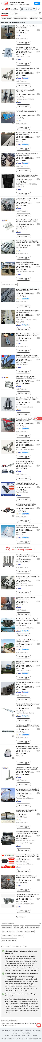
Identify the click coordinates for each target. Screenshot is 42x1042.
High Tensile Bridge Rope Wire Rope (26, 111)
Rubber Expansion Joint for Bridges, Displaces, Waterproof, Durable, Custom (27, 176)
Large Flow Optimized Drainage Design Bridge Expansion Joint (27, 289)
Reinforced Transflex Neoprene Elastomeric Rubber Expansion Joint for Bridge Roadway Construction (27, 484)
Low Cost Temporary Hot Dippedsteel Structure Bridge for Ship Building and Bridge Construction (27, 790)
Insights (27, 1033)
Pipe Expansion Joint (8, 931)
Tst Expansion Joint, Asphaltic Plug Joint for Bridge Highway (26, 811)
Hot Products (6, 1031)
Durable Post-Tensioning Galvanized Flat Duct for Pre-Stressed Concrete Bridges (27, 221)
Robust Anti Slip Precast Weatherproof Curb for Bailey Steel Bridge (27, 704)
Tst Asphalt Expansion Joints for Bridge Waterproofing (26, 598)
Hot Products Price (17, 1031)
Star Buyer (15, 1033)
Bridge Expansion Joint (20, 18)
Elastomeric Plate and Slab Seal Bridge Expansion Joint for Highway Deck (27, 832)
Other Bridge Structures (9, 284)
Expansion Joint (7, 927)
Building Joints (29, 931)
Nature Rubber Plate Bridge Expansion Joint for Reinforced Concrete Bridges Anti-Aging (27, 856)
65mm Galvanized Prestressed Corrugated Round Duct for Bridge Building (26, 556)
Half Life (16, 927)
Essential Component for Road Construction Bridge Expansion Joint (27, 526)
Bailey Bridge (33, 18)
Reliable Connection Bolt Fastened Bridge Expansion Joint (26, 419)
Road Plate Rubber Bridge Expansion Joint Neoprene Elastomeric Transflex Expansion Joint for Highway (27, 242)
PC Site (22, 1033)
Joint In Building (7, 936)
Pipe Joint (20, 931)
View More (20, 917)
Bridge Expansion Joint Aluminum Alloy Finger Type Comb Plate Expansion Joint (28, 335)
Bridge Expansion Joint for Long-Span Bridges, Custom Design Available (27, 398)
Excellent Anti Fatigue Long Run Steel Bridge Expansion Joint (27, 133)
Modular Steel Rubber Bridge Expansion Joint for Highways (25, 462)
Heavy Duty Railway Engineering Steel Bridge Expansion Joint (27, 69)
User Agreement (15, 1035)
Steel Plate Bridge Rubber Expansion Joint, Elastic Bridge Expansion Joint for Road (27, 357)
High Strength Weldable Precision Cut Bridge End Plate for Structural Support (28, 725)
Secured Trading (6, 18)
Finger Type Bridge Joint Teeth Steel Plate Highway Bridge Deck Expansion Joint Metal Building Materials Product (27, 748)
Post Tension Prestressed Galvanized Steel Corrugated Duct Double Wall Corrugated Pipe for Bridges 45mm (27, 769)
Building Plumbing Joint (9, 940)
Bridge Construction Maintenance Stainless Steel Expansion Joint (26, 876)
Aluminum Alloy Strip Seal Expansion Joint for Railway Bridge (27, 199)
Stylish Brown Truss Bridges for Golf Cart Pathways (27, 662)
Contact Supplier (23, 43)
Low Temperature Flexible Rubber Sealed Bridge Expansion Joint (26, 505)
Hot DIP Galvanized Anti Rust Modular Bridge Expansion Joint (27, 311)
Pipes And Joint (18, 936)
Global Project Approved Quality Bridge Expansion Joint (27, 683)
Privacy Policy (26, 1035)
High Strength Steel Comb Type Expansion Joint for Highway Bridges (27, 48)
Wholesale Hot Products (32, 1031)
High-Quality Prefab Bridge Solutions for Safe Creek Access (27, 640)
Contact (34, 1035)
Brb (22, 927)
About (7, 1035)
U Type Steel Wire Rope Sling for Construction (25, 90)
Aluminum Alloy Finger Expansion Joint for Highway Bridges (28, 577)
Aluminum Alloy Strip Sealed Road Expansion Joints (26, 26)
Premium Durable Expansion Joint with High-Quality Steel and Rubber (27, 895)
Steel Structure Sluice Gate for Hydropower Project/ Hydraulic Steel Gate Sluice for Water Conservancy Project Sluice (27, 265)
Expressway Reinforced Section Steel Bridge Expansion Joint (27, 154)
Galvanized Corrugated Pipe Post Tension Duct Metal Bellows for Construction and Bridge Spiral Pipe (26, 378)
